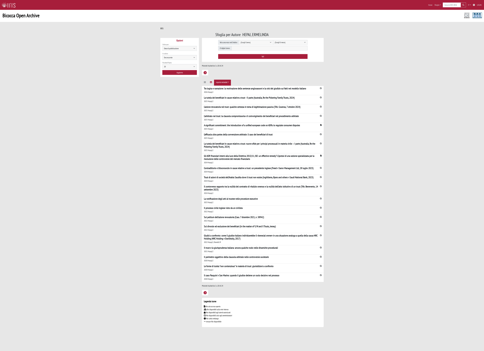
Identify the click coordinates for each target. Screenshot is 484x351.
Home (430, 5)
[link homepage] (9, 5)
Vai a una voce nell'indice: (228, 42)
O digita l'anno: (225, 48)
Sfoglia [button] (436, 5)
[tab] (205, 83)
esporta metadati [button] (221, 82)
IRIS (161, 28)
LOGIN (479, 5)
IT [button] (468, 5)
